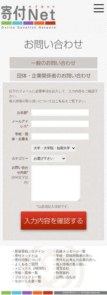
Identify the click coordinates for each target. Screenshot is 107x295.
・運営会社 (61, 268)
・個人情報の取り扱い (69, 264)
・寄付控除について (26, 260)
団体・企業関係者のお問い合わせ (53, 75)
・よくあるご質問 (25, 264)
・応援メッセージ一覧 (69, 251)
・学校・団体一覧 (25, 273)
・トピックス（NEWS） (30, 268)
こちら (60, 101)
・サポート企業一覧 (26, 281)
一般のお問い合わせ (53, 62)
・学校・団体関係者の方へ (72, 256)
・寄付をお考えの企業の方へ (74, 260)
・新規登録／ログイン (28, 251)
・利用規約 (61, 273)
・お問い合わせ (64, 277)
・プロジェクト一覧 (26, 277)
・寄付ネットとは (25, 256)
